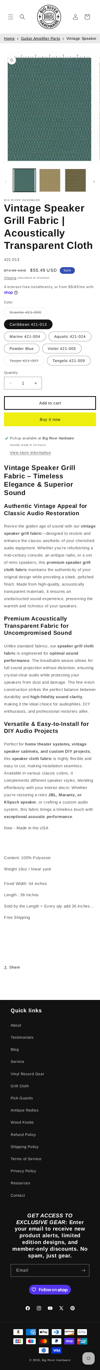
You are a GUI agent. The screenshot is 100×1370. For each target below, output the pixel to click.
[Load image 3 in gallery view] (75, 180)
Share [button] (14, 967)
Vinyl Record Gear (27, 1074)
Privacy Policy (23, 1171)
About (16, 1025)
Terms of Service (26, 1159)
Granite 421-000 (28, 313)
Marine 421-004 (25, 336)
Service (17, 1061)
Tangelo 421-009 (69, 360)
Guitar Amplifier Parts (40, 38)
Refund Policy (23, 1134)
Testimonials (22, 1037)
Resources (20, 1183)
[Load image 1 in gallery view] (24, 180)
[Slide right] (94, 182)
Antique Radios (24, 1110)
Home (9, 38)
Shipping (10, 277)
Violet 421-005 (62, 348)
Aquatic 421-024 (70, 336)
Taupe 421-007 (27, 361)
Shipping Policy (25, 1147)
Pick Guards (22, 1098)
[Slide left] (6, 182)
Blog (15, 1049)
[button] (11, 17)
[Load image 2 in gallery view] (49, 180)
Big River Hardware (56, 1360)
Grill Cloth (20, 1086)
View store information (30, 452)
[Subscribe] (83, 1270)
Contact (18, 1195)
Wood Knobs (22, 1122)
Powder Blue (22, 348)
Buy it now (50, 419)
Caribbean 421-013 (28, 324)
